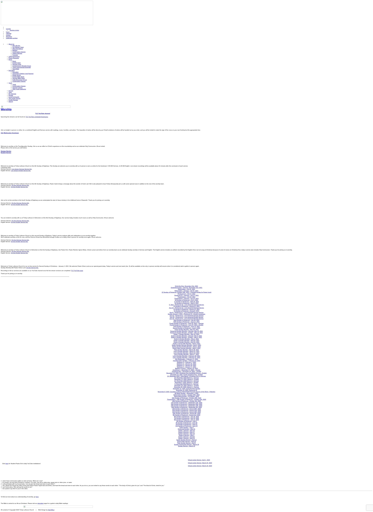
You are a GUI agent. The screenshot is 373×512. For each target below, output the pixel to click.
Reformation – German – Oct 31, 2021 (186, 290)
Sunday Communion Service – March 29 (186, 444)
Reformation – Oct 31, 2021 (186, 289)
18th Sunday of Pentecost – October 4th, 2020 (186, 401)
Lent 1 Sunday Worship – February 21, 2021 (186, 357)
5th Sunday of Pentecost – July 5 (186, 421)
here (7, 463)
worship (8, 29)
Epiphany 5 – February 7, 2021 (186, 362)
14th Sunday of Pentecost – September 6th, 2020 (186, 407)
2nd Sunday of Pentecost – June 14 (186, 426)
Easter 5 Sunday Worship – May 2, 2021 (186, 339)
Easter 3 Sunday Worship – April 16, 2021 (186, 342)
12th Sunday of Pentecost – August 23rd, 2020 (186, 410)
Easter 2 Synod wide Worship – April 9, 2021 (186, 343)
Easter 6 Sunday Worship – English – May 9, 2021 (186, 337)
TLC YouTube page (77, 270)
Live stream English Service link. (21, 170)
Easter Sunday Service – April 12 (186, 440)
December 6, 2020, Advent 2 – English (186, 382)
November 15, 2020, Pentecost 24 (186, 390)
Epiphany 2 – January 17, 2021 (186, 367)
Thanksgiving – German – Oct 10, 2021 (186, 298)
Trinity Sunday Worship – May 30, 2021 (186, 329)
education (40, 503)
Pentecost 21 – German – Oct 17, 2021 (186, 295)
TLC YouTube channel (42, 113)
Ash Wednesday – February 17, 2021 (186, 359)
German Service (6, 151)
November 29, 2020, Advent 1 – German (186, 387)
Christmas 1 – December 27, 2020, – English (186, 370)
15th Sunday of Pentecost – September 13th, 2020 (186, 405)
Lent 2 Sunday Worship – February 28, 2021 (186, 356)
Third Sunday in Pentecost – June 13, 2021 (186, 326)
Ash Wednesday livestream (10, 133)
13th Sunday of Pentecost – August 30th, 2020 (186, 409)
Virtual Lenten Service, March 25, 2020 (200, 463)
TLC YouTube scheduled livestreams (37, 117)
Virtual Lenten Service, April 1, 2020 (199, 460)
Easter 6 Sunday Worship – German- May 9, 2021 (186, 336)
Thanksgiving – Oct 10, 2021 (186, 297)
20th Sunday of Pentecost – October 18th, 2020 (186, 398)
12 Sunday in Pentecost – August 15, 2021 (186, 309)
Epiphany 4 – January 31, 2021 (186, 364)
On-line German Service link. (20, 185)
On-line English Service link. (19, 187)
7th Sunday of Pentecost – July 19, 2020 (186, 418)
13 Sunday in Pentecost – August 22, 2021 (186, 306)
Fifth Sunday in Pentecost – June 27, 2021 (186, 322)
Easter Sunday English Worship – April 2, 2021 (186, 346)
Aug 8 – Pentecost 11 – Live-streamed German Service (186, 312)
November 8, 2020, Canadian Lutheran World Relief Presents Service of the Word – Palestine (186, 391)
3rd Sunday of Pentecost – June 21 (186, 424)
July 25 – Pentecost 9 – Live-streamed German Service (186, 315)
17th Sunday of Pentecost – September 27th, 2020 (186, 402)
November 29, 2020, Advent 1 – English (186, 385)
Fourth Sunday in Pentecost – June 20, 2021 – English (186, 325)
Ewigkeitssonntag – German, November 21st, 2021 (186, 287)
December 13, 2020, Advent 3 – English (186, 379)
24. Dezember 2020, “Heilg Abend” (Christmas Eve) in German (186, 376)
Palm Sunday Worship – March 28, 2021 (186, 350)
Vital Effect (51, 510)
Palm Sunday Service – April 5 (186, 443)
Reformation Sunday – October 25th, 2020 (186, 395)
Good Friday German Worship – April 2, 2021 (186, 348)
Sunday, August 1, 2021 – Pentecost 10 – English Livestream (186, 314)
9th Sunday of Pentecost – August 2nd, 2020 (186, 415)
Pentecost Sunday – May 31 (186, 429)
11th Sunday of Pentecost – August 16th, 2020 (186, 412)
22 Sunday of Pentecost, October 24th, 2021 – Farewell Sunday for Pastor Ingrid (186, 292)
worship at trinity (14, 30)
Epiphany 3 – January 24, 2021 (186, 365)
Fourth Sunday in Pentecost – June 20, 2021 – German (187, 323)
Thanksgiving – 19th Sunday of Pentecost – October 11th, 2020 (186, 399)
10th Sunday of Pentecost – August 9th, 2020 (186, 413)
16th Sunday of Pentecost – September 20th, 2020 (186, 404)
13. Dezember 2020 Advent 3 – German (186, 381)
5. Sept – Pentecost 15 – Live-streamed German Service (186, 304)
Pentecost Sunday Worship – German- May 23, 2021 (186, 331)
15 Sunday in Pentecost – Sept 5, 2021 (187, 303)
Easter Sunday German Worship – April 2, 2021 (186, 345)
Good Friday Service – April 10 (186, 441)
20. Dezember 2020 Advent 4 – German (186, 377)
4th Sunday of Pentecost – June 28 (186, 423)
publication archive (11, 38)
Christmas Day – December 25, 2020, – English (186, 371)
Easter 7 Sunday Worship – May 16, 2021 (186, 334)
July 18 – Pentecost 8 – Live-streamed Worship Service (186, 318)
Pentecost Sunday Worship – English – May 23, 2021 (186, 332)
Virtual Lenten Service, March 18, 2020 (200, 466)
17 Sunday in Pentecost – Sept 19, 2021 (186, 301)
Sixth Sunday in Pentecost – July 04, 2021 (186, 320)
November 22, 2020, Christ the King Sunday (186, 388)
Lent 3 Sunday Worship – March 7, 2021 (186, 354)
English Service (6, 152)
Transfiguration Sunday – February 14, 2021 (186, 360)
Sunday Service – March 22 (186, 446)
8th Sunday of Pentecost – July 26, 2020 (186, 416)
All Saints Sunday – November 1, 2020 (186, 393)
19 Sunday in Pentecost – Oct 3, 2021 (186, 300)
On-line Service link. (32, 267)
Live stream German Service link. (22, 169)
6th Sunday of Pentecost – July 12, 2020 (186, 419)
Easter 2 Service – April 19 (186, 438)
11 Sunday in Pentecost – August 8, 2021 (186, 311)
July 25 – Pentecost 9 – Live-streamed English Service (186, 317)
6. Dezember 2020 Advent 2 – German (186, 384)
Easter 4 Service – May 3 (186, 435)
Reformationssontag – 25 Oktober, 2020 (186, 396)
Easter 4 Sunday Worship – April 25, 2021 (186, 340)
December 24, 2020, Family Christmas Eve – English (186, 374)
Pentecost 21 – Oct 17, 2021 (186, 294)
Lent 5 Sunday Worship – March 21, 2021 (186, 351)
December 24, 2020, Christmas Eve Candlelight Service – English (186, 373)
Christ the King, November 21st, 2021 (186, 286)
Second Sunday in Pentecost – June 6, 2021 (186, 328)
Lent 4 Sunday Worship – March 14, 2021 (186, 353)
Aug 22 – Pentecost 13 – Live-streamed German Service (186, 308)
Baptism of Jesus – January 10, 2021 (186, 368)
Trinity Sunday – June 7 (186, 427)
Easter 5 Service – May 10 (186, 433)
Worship (6, 109)
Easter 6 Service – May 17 (186, 432)
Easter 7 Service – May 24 (186, 430)
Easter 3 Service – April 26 (186, 437)
